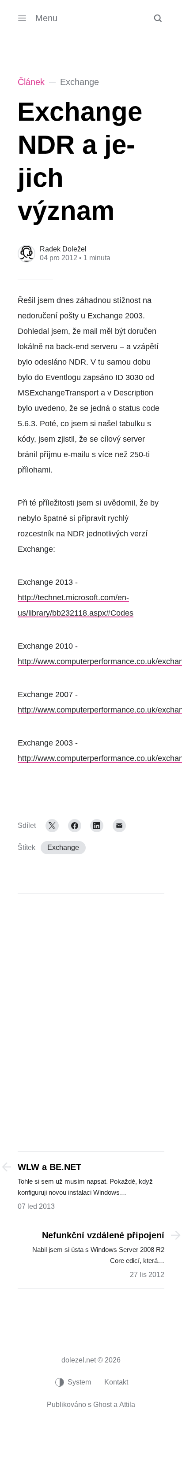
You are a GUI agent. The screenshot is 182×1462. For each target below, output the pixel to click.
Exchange (63, 847)
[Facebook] (74, 825)
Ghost (102, 1404)
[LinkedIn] (96, 825)
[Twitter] (52, 825)
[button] (157, 18)
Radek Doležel (63, 249)
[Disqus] (91, 1021)
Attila (127, 1404)
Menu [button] (46, 18)
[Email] (119, 825)
